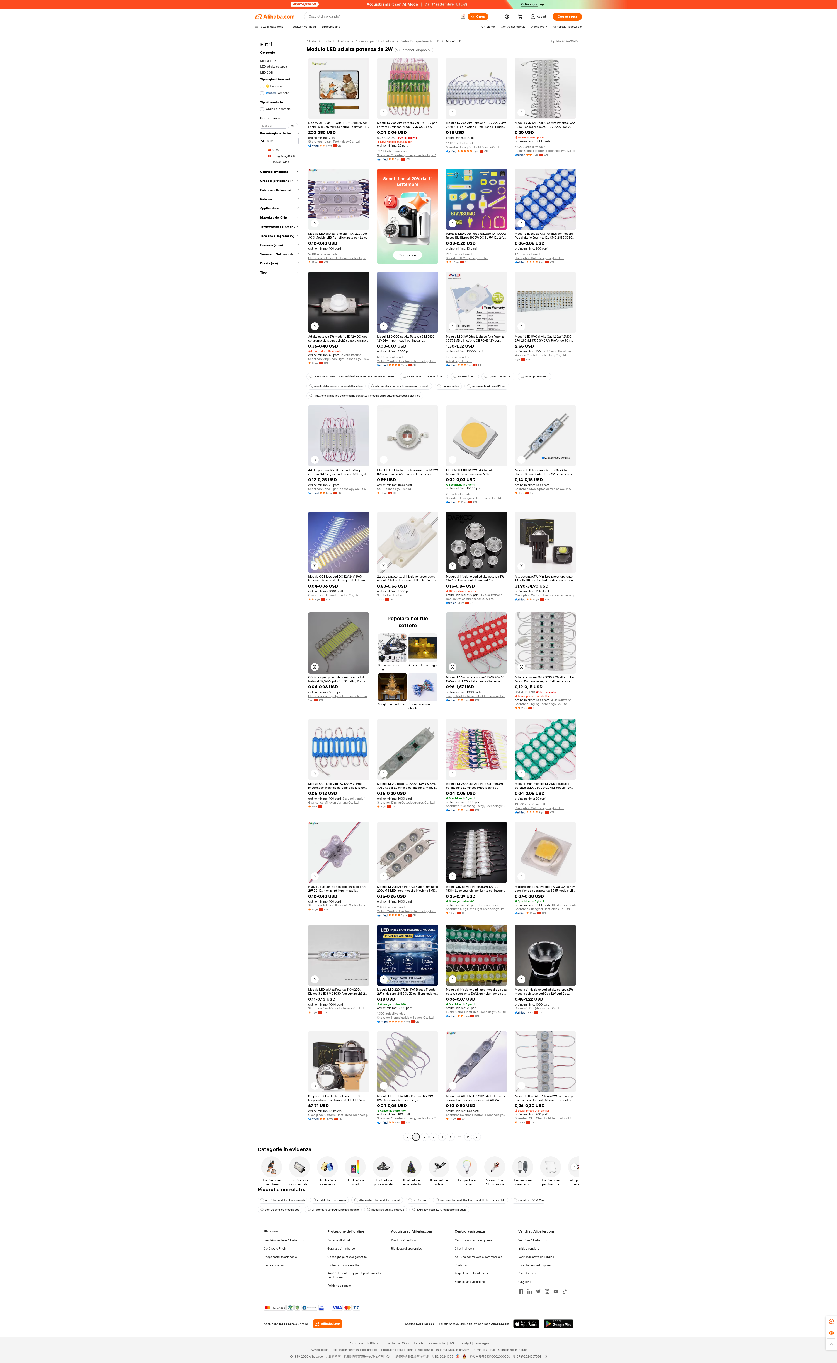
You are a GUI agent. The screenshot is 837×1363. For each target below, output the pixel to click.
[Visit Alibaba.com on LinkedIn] (529, 1291)
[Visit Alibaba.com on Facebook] (521, 1291)
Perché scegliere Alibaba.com (284, 1240)
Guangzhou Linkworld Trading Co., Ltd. (334, 595)
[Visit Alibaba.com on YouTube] (555, 1291)
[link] (831, 1321)
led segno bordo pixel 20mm (489, 386)
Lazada (418, 1343)
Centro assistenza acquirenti (474, 1240)
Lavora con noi (274, 1265)
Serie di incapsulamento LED (420, 41)
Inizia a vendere (528, 1248)
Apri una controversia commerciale (478, 1257)
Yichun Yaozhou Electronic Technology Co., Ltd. (407, 361)
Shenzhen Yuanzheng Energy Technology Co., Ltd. (407, 155)
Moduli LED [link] (453, 41)
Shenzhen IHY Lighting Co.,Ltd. (467, 258)
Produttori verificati (404, 1240)
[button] (463, 16)
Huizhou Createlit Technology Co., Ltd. (541, 355)
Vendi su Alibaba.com (532, 1240)
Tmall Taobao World (397, 1343)
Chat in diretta (464, 1248)
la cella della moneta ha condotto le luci (338, 386)
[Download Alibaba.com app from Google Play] (558, 1323)
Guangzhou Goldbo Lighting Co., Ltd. (539, 258)
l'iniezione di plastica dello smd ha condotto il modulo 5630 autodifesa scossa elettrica (367, 395)
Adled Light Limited (459, 361)
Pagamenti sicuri (338, 1240)
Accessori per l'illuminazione (375, 41)
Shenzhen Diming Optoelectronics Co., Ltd (406, 802)
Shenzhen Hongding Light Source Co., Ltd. (474, 147)
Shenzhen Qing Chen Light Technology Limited (338, 359)
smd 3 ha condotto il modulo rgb (285, 1200)
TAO (452, 1343)
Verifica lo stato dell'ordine (536, 1257)
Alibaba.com (500, 1323)
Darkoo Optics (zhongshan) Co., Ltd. (470, 598)
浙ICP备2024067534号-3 (530, 1356)
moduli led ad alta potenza (387, 1209)
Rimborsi (461, 1265)
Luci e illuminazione (336, 41)
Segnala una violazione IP (471, 1273)
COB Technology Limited (394, 489)
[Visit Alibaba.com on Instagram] (547, 1291)
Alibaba (311, 41)
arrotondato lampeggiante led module (335, 1209)
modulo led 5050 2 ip (531, 1200)
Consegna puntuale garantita (347, 1257)
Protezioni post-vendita (343, 1265)
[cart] (521, 17)
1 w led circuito (467, 376)
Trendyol (465, 1343)
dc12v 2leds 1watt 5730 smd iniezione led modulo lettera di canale (354, 376)
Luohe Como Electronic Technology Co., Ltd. (545, 150)
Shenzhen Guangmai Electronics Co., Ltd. (474, 498)
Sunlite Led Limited (390, 595)
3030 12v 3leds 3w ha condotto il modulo (441, 1209)
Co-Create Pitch (275, 1248)
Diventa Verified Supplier (535, 1265)
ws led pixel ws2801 (537, 376)
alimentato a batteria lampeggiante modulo (402, 386)
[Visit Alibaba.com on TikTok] (564, 1291)
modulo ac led (450, 386)
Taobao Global (436, 1343)
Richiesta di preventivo (406, 1248)
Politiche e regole (339, 1285)
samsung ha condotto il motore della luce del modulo (472, 1200)
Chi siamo (271, 1231)
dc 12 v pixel (420, 1200)
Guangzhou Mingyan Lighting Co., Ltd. (333, 802)
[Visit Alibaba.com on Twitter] (538, 1291)
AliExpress (356, 1343)
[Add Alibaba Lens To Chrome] (327, 1323)
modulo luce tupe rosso (331, 1200)
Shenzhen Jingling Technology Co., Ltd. (541, 704)
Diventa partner (528, 1273)
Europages (482, 1343)
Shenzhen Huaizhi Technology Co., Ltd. (334, 141)
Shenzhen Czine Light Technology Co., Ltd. (337, 489)
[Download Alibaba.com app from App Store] (526, 1323)
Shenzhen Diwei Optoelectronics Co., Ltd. (543, 489)
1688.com (373, 1343)
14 (468, 1136)
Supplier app (425, 1323)
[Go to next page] (477, 1137)
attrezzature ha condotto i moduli (379, 1200)
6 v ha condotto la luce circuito (426, 376)
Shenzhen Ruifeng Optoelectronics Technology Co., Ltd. (338, 696)
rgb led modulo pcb (500, 376)
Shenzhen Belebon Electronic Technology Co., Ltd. (338, 258)
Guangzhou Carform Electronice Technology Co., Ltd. (545, 595)
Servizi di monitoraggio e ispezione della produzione (354, 1275)
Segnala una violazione (470, 1281)
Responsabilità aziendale (280, 1257)
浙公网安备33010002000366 (489, 1356)
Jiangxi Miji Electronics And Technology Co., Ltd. (476, 696)
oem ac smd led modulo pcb (282, 1209)
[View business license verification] (458, 1356)
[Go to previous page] (407, 1137)
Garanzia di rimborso (341, 1248)
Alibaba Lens (285, 1323)
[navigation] (279, 589)
